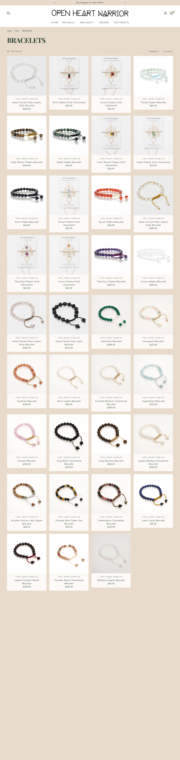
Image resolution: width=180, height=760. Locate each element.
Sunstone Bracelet (27, 401)
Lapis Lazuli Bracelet (153, 520)
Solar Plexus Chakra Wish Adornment (111, 164)
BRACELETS (27, 30)
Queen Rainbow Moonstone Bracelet (153, 462)
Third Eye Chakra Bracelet (111, 281)
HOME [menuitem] (54, 22)
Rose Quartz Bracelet (69, 401)
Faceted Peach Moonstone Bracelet (69, 582)
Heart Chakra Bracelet (69, 162)
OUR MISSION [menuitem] (121, 22)
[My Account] (165, 13)
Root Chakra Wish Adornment (69, 102)
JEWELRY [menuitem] (104, 22)
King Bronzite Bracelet (111, 460)
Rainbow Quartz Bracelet (111, 580)
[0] (170, 13)
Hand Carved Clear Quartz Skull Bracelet (26, 104)
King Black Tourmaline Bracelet (69, 462)
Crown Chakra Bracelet (153, 281)
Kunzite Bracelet (27, 460)
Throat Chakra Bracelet (153, 102)
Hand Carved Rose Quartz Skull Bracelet (27, 343)
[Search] (9, 13)
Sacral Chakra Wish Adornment (111, 104)
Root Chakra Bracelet (27, 222)
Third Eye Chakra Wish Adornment (26, 283)
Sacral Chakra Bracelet (111, 222)
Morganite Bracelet (153, 341)
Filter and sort (16, 51)
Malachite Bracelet (111, 341)
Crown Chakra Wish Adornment (69, 283)
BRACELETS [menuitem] (86, 22)
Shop (17, 30)
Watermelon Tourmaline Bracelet (111, 522)
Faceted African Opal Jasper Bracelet (26, 522)
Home (9, 30)
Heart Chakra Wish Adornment (153, 162)
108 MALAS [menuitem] (68, 22)
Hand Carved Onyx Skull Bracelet (69, 343)
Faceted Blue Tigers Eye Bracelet (69, 522)
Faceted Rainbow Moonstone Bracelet (111, 403)
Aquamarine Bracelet (153, 401)
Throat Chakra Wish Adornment (69, 223)
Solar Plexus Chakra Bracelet (27, 162)
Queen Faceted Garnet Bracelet (26, 582)
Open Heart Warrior (27, 99)
